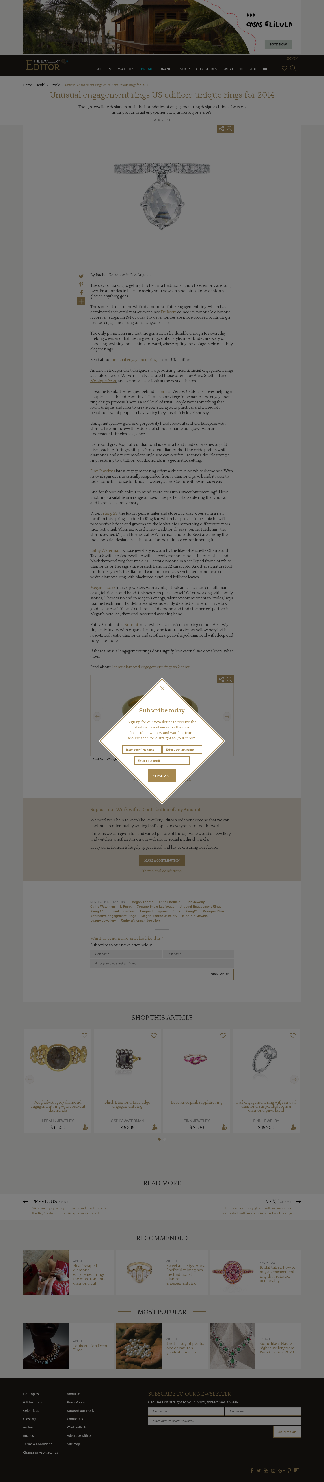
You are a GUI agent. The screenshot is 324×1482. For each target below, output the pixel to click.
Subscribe (162, 776)
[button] (162, 688)
